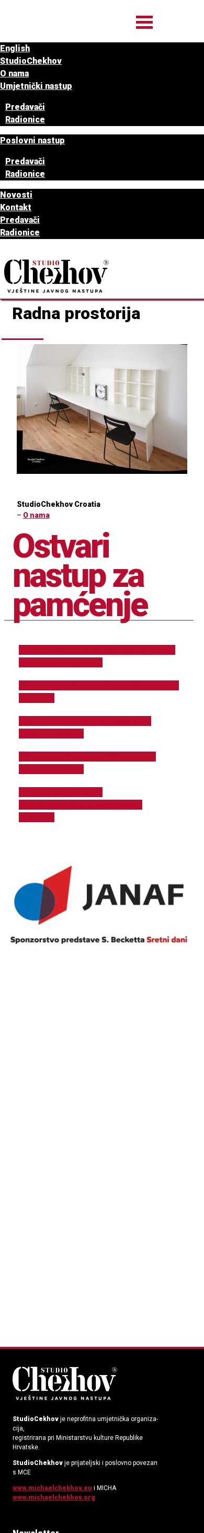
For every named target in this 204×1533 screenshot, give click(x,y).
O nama (14, 73)
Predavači (25, 107)
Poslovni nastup (32, 140)
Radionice (25, 119)
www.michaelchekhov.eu (52, 1488)
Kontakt (15, 207)
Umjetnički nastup (36, 86)
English (15, 48)
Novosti (16, 195)
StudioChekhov (31, 61)
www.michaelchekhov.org (54, 1497)
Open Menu (144, 22)
